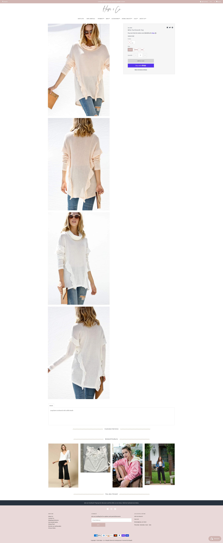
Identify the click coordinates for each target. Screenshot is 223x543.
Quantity (130, 55)
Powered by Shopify (127, 540)
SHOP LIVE (81, 18)
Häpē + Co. (102, 540)
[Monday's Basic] (95, 458)
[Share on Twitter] (170, 27)
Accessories (115, 18)
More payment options (141, 69)
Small (130, 49)
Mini (107, 18)
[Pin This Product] (172, 27)
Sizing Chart (51, 524)
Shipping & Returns (53, 520)
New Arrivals (91, 18)
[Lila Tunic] (63, 465)
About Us (142, 18)
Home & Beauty (126, 18)
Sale (135, 18)
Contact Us (51, 518)
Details (51, 405)
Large (142, 49)
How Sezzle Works (53, 522)
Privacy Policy (52, 528)
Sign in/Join (204, 1)
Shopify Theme (109, 540)
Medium (136, 49)
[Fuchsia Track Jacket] (128, 465)
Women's (100, 18)
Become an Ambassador (54, 526)
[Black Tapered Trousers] (160, 464)
